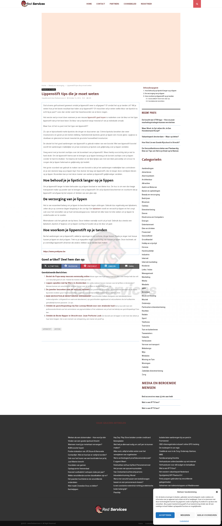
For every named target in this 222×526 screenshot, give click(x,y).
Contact (100, 4)
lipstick (57, 329)
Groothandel (147, 240)
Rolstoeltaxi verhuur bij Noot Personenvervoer (132, 465)
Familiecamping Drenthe (169, 458)
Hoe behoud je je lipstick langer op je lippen (160, 91)
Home (89, 4)
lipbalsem (97, 208)
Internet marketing (149, 262)
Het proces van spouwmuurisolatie (128, 468)
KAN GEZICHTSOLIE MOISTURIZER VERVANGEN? (68, 296)
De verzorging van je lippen (154, 93)
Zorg (144, 375)
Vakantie (145, 337)
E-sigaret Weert (120, 461)
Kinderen (146, 266)
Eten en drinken (148, 228)
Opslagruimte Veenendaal (78, 469)
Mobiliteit (146, 292)
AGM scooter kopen (76, 448)
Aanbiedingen (148, 168)
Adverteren (146, 172)
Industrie (145, 255)
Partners (114, 4)
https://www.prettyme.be (54, 251)
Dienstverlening (148, 210)
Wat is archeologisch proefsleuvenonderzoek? (132, 458)
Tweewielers (147, 333)
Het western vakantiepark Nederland (174, 472)
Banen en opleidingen (151, 191)
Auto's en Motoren (149, 187)
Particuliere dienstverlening (153, 307)
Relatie (145, 315)
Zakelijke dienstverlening (152, 371)
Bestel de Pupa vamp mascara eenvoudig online (68, 276)
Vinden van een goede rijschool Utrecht (83, 441)
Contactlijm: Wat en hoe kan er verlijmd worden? (87, 455)
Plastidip (117, 492)
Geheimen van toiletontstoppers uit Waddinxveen (179, 486)
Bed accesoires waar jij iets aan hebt (157, 396)
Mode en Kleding (149, 296)
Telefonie (146, 322)
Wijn (143, 352)
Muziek (145, 300)
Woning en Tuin (148, 360)
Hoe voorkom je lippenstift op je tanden (159, 96)
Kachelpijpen (73, 489)
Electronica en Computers (153, 217)
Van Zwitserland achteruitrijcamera (128, 472)
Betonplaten (119, 441)
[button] (217, 492)
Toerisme (146, 326)
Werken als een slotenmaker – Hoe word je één (87, 437)
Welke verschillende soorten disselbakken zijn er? (88, 475)
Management (147, 273)
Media (144, 281)
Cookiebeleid (184, 521)
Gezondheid (147, 236)
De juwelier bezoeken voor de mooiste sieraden (68, 289)
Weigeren (185, 515)
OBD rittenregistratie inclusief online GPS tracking (179, 444)
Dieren (144, 213)
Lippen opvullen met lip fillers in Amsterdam (66, 283)
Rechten (145, 311)
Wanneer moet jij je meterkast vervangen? (85, 444)
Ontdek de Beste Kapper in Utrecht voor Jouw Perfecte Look (73, 316)
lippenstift (47, 329)
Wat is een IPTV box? (151, 402)
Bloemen (145, 202)
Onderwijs (146, 303)
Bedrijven (146, 198)
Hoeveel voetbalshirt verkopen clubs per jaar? (86, 472)
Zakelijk (145, 367)
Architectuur (147, 180)
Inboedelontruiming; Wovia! (124, 475)
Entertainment (148, 225)
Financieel (146, 232)
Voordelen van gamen (77, 465)
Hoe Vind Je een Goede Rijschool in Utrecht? (161, 142)
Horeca (145, 247)
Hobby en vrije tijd (149, 243)
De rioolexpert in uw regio (169, 448)
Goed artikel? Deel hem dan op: (159, 99)
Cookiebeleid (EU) (151, 523)
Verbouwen (146, 341)
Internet (145, 258)
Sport (144, 318)
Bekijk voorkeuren (207, 515)
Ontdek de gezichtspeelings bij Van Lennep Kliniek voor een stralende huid (80, 306)
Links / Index (147, 270)
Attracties (146, 183)
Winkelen (145, 356)
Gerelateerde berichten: (156, 101)
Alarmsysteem (148, 176)
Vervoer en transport (150, 344)
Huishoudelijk (148, 251)
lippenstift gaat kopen (97, 117)
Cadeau (145, 206)
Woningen (146, 363)
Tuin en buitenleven (150, 330)
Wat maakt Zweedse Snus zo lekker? (83, 486)
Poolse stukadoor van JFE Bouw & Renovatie (86, 451)
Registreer (146, 4)
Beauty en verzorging (48, 89)
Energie (145, 221)
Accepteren (165, 515)
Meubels (145, 284)
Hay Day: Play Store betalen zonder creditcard (132, 437)
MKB (144, 288)
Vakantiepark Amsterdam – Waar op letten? (160, 137)
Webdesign (146, 348)
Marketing (146, 277)
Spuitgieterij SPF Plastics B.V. (170, 475)
